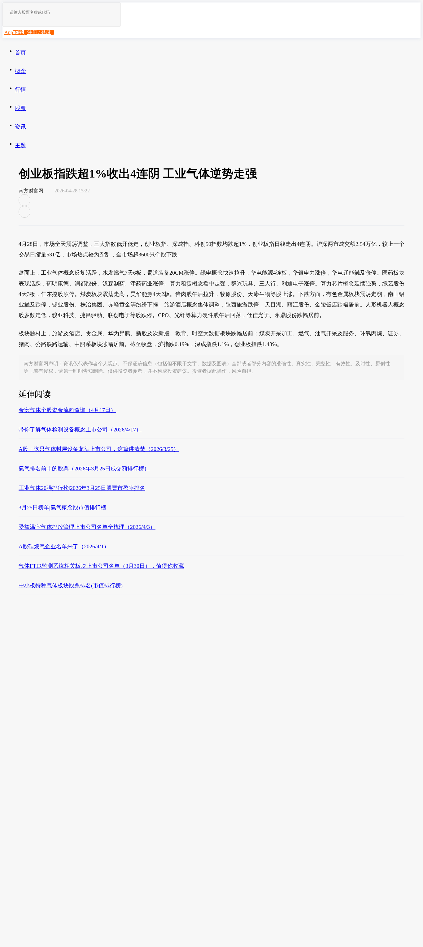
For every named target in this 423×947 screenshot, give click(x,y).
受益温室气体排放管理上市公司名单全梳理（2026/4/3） (87, 527)
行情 (20, 90)
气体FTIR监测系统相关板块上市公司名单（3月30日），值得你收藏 (101, 566)
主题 (20, 145)
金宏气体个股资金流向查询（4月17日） (67, 410)
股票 (20, 108)
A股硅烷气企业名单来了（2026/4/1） (64, 546)
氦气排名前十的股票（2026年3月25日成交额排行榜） (84, 468)
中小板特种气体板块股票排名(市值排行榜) (71, 585)
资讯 (20, 127)
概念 (20, 71)
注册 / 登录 (39, 32)
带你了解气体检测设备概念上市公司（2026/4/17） (80, 429)
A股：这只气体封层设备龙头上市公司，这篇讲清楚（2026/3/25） (99, 449)
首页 (20, 52)
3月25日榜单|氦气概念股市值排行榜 (62, 507)
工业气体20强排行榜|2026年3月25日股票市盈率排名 (82, 488)
